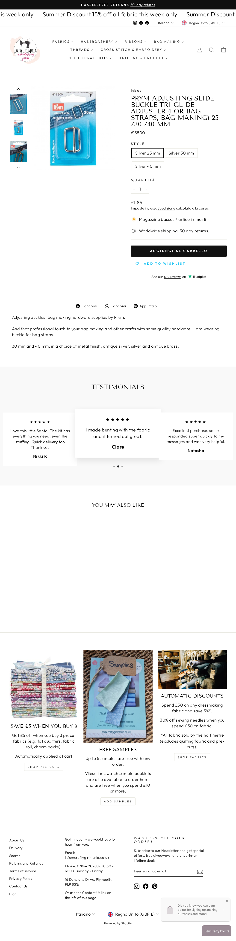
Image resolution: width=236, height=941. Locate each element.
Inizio (135, 90)
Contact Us (18, 886)
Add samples (118, 801)
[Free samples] (118, 696)
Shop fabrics (192, 757)
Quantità (143, 180)
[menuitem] (62, 41)
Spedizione (166, 208)
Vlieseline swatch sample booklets (118, 773)
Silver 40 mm (148, 166)
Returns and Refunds (26, 863)
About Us (16, 840)
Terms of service (22, 871)
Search (15, 855)
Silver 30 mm (181, 153)
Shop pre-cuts (44, 766)
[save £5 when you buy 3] (43, 684)
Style (138, 144)
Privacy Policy (20, 878)
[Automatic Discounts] (192, 669)
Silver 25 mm (147, 153)
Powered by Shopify (118, 923)
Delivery (16, 848)
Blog (13, 894)
